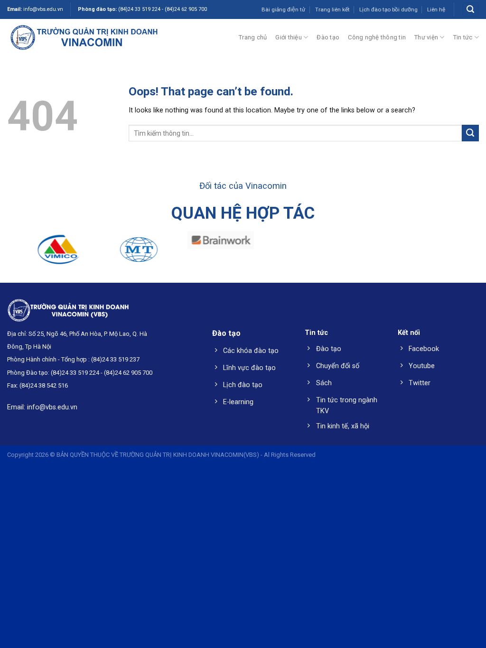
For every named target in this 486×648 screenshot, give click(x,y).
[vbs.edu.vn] (84, 37)
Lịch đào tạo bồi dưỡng (388, 9)
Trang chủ (253, 37)
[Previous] (21, 254)
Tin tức (463, 37)
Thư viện (426, 37)
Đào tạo (328, 37)
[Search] (470, 9)
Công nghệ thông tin (377, 37)
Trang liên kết (332, 9)
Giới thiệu (288, 37)
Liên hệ (436, 9)
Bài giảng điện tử (283, 9)
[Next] (464, 254)
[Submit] (470, 133)
